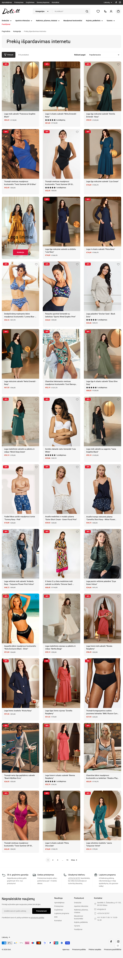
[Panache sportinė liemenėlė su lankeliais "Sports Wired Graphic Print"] (61, 286)
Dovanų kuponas (43, 2)
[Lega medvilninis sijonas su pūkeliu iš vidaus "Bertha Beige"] (61, 618)
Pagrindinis (6, 31)
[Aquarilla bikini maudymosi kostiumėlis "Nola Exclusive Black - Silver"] (20, 618)
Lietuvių (107, 2)
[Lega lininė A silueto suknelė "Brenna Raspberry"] (61, 748)
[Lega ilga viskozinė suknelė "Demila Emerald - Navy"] (102, 86)
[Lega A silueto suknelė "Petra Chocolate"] (61, 815)
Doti (9, 949)
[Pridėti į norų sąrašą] (36, 64)
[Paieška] (87, 11)
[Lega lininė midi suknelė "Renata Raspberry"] (102, 618)
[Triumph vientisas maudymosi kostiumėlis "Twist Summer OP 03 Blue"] (20, 154)
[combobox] (61, 11)
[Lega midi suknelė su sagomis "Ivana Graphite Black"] (102, 421)
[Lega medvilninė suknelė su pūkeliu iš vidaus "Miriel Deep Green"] (20, 421)
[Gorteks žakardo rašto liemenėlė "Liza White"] (61, 421)
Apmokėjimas (7, 2)
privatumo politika (37, 918)
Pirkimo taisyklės (95, 949)
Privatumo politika (79, 949)
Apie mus (65, 949)
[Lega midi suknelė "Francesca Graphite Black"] (20, 86)
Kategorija (17, 31)
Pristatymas (18, 2)
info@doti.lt (101, 909)
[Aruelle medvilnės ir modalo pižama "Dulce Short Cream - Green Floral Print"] (61, 489)
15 (67, 860)
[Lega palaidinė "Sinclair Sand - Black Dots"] (102, 286)
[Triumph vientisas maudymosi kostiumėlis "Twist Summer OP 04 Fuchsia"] (20, 815)
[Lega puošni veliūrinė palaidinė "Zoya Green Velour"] (102, 554)
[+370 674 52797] (105, 11)
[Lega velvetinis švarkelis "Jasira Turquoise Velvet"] (102, 815)
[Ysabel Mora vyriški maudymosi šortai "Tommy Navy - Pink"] (20, 489)
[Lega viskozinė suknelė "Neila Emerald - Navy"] (20, 354)
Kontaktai (55, 2)
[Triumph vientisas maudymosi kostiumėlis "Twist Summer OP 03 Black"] (61, 154)
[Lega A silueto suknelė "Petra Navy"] (102, 221)
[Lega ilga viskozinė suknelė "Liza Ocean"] (102, 154)
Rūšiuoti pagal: (80, 55)
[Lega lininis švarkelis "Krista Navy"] (20, 683)
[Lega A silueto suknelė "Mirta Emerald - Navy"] (61, 86)
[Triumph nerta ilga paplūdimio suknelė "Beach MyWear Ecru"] (20, 748)
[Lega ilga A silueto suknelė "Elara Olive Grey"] (102, 354)
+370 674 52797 (74, 878)
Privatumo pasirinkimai (112, 949)
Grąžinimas (30, 2)
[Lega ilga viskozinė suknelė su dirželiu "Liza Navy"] (61, 221)
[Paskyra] (111, 11)
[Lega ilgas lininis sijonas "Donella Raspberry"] (61, 683)
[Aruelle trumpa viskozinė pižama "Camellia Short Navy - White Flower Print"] (102, 489)
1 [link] (48, 860)
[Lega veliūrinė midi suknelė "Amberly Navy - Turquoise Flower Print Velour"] (20, 554)
